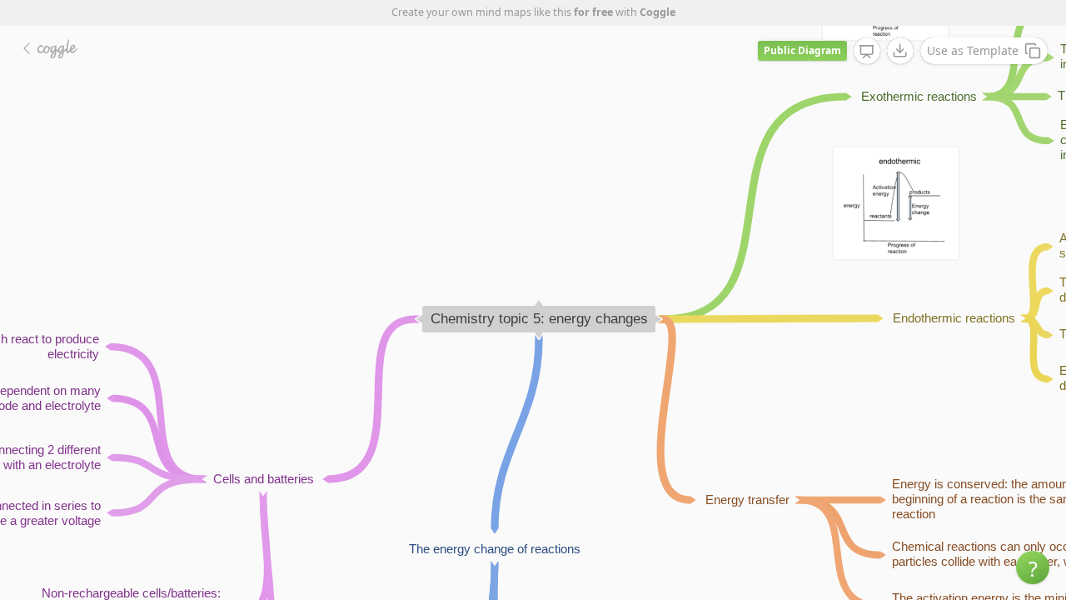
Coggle (657, 12)
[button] (1032, 567)
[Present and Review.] (867, 51)
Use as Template (973, 50)
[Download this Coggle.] (900, 51)
